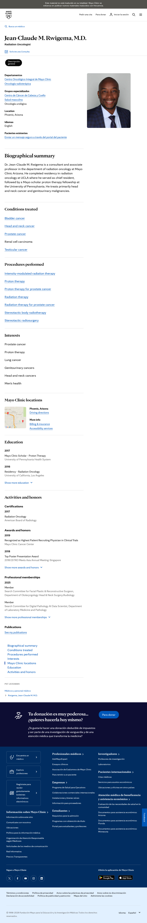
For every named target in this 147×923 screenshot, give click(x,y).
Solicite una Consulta (19, 51)
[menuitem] (14, 62)
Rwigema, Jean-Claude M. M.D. (22, 695)
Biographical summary (30, 155)
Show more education (17, 482)
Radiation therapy (16, 297)
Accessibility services (41, 428)
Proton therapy (15, 281)
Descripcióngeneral (14, 62)
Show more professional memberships (26, 617)
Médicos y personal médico (18, 690)
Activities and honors (23, 497)
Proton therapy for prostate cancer (28, 289)
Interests (12, 335)
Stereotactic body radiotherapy (25, 312)
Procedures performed (24, 264)
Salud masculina (14, 99)
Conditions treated (21, 209)
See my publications (16, 632)
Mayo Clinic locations (23, 400)
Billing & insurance (40, 424)
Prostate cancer (15, 234)
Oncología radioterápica (18, 83)
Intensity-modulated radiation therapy (30, 273)
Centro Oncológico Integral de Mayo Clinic (28, 79)
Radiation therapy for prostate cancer (30, 304)
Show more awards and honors (22, 567)
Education (14, 442)
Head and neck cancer (20, 226)
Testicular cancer (16, 249)
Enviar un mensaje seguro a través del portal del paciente (36, 137)
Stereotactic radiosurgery (22, 320)
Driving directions (39, 412)
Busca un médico (17, 26)
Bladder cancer (15, 218)
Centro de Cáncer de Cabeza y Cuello (25, 95)
